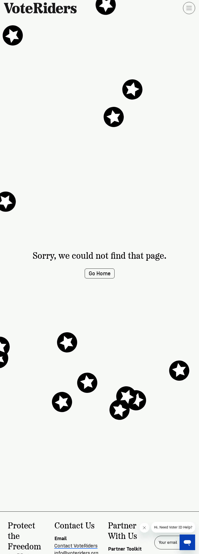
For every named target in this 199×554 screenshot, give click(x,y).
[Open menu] (189, 8)
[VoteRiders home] (43, 7)
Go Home (99, 273)
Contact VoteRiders (76, 546)
